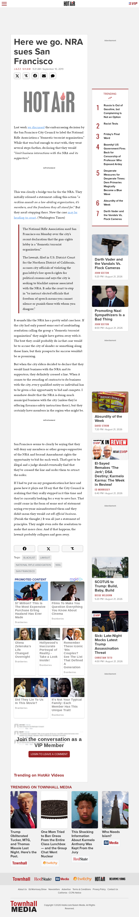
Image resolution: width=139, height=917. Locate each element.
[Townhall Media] (24, 906)
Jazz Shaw (22, 69)
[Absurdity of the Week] (110, 401)
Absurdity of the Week (108, 418)
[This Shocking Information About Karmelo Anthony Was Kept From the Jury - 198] (85, 809)
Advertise (66, 889)
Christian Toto (103, 657)
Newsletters (54, 889)
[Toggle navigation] (4, 4)
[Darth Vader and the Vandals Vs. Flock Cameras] (110, 245)
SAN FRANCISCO (25, 571)
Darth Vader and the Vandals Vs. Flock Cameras (114, 215)
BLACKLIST (29, 557)
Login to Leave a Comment (49, 754)
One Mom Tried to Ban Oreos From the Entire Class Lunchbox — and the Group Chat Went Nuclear (54, 844)
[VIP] (133, 4)
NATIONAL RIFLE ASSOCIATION (33, 565)
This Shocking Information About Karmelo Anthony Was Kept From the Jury (83, 842)
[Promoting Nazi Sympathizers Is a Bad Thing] (110, 296)
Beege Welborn (103, 595)
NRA (58, 565)
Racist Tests (111, 123)
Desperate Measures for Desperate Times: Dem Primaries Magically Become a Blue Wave (114, 182)
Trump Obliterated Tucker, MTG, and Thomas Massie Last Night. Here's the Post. (24, 844)
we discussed (36, 127)
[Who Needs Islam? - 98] (115, 809)
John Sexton (102, 272)
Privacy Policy (99, 889)
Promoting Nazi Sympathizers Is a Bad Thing (110, 315)
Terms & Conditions (82, 889)
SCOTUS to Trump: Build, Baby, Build (106, 586)
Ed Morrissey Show (38, 889)
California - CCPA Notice (69, 892)
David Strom (102, 425)
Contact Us (112, 889)
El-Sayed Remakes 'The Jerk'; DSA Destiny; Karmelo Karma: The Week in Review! (110, 474)
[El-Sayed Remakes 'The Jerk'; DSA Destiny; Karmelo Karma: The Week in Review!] (110, 449)
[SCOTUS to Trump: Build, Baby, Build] (110, 567)
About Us (22, 889)
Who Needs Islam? (111, 834)
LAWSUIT (45, 557)
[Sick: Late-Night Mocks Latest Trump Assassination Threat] (110, 621)
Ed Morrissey (102, 489)
